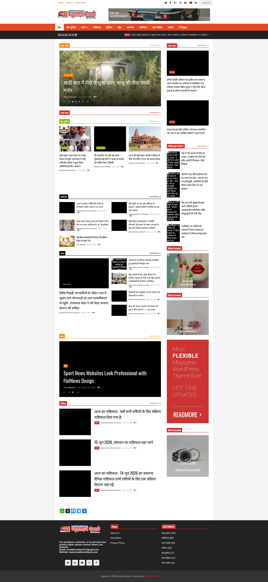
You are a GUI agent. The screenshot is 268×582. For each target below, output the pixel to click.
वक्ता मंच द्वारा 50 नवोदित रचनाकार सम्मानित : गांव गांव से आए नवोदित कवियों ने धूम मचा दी (186, 131)
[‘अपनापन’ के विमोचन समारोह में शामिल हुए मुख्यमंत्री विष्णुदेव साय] (119, 264)
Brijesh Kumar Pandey (67, 170)
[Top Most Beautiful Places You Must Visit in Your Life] (67, 241)
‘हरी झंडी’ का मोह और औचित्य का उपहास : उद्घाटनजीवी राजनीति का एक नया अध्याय (144, 207)
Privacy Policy (81, 2)
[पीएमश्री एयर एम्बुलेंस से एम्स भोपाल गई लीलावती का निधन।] (119, 296)
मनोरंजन (143, 27)
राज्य (83, 27)
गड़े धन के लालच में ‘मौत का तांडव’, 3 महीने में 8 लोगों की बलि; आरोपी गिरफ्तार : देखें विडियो (193, 158)
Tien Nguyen (81, 244)
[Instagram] (180, 3)
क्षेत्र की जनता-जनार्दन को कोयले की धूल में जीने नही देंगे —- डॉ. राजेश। (143, 307)
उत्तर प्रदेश (134, 148)
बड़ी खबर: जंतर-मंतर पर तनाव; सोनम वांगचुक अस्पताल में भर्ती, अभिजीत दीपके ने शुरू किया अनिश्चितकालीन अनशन (72, 160)
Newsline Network (153, 576)
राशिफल (97, 27)
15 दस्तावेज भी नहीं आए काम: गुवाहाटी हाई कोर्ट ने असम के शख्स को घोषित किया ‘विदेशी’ (109, 158)
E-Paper (183, 27)
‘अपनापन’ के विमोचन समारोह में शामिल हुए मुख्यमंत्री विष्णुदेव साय (144, 261)
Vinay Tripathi (70, 97)
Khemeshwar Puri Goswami (86, 211)
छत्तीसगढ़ (105, 35)
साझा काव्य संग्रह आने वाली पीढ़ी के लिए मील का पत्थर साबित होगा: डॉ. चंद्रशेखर (92, 222)
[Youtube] (190, 3)
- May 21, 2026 (154, 214)
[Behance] (185, 3)
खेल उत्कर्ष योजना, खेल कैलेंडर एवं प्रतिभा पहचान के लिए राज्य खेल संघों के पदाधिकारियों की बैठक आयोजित (144, 278)
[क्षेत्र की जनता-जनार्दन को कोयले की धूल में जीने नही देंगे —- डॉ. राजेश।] (119, 310)
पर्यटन (170, 27)
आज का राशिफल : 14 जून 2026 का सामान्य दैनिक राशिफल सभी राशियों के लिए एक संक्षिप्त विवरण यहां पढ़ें (125, 478)
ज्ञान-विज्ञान (166, 558)
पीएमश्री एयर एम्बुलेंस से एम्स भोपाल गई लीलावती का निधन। (144, 293)
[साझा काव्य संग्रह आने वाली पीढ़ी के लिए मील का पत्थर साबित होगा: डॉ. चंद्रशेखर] (67, 225)
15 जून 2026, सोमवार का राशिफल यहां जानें (123, 442)
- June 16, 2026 (126, 423)
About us (61, 2)
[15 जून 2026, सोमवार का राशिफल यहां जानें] (75, 452)
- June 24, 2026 (84, 97)
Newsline (68, 67)
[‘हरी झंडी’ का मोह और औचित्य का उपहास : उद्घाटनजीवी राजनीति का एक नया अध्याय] (119, 207)
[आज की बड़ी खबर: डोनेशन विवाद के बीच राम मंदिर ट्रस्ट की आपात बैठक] (145, 138)
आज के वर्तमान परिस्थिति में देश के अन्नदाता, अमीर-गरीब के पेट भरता (89, 205)
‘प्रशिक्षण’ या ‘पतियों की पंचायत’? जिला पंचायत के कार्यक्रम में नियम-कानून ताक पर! (194, 231)
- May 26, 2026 (85, 313)
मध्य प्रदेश (166, 563)
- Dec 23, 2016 (91, 244)
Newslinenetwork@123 (137, 232)
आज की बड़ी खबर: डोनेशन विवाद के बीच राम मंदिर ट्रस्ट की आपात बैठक (144, 157)
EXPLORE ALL (155, 45)
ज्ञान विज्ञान (157, 27)
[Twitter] (166, 3)
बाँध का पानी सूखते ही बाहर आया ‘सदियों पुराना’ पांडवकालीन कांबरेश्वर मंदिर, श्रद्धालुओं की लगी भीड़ (193, 208)
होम (59, 27)
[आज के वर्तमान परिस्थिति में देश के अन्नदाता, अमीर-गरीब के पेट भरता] (67, 207)
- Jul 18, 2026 (80, 170)
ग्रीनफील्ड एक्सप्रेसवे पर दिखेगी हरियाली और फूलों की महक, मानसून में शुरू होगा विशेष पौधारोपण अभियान (144, 224)
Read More (74, 189)
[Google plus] (175, 3)
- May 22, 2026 (102, 211)
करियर (109, 27)
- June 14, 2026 (126, 490)
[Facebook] (170, 3)
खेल (119, 27)
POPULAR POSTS (176, 146)
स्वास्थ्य (130, 27)
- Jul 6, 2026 (115, 166)
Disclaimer (69, 2)
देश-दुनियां (71, 27)
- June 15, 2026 (126, 448)
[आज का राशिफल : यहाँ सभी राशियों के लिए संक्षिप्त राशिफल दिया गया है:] (75, 422)
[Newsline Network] (77, 15)
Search (205, 3)
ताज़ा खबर (64, 45)
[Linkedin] (196, 3)
